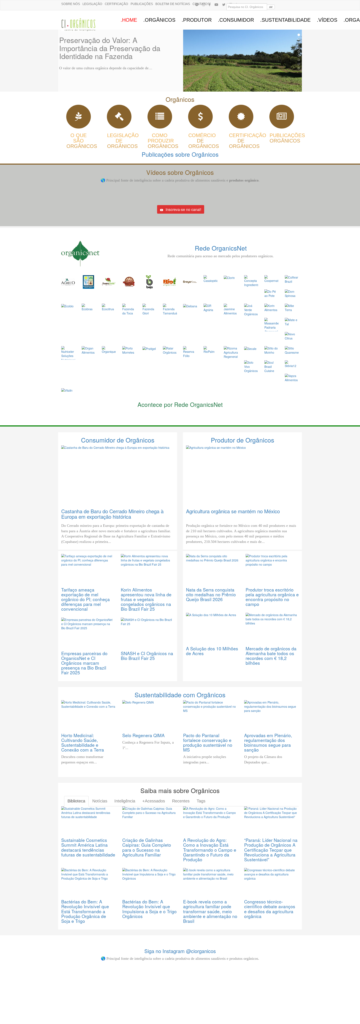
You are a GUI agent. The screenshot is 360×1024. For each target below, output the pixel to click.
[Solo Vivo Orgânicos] (251, 366)
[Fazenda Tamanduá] (170, 309)
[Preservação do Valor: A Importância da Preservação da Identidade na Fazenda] (242, 61)
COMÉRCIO (202, 141)
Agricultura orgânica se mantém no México (233, 511)
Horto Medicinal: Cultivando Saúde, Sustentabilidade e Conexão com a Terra (82, 742)
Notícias (99, 801)
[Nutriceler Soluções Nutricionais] (68, 352)
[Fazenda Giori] (149, 309)
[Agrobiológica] (88, 281)
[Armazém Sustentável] (129, 281)
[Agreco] (68, 281)
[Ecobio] (67, 306)
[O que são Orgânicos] (78, 118)
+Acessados (153, 801)
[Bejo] (149, 281)
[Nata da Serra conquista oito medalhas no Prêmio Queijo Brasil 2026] (212, 568)
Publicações (142, 4)
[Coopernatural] (271, 278)
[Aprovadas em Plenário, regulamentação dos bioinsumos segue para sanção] (271, 714)
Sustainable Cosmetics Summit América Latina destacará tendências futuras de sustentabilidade (88, 847)
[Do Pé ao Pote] (271, 293)
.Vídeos (327, 20)
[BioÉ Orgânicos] (169, 281)
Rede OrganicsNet (221, 247)
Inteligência (124, 801)
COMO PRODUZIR (161, 141)
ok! (270, 7)
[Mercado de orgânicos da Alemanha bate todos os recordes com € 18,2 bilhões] (272, 627)
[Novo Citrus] (292, 336)
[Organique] (109, 349)
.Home (129, 20)
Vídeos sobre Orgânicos (180, 172)
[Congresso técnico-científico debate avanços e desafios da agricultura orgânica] (271, 881)
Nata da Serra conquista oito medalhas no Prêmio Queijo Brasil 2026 (211, 594)
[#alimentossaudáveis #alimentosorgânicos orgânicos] (265, 973)
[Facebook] (210, 4)
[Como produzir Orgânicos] (160, 118)
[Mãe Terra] (292, 307)
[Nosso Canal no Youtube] (216, 4)
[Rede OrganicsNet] (98, 253)
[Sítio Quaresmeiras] (292, 350)
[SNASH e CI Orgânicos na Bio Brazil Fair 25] (147, 632)
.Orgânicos (159, 20)
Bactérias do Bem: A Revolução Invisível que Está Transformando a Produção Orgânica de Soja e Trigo (85, 911)
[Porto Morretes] (129, 350)
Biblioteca (76, 801)
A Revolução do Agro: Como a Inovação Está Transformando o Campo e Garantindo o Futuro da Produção (209, 849)
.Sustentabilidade (285, 20)
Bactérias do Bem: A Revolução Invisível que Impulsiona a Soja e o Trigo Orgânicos (149, 908)
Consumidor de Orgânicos (117, 439)
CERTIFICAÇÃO (247, 141)
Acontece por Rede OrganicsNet (180, 404)
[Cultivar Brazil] (292, 279)
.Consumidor (236, 20)
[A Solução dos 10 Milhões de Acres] (212, 627)
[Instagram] (203, 4)
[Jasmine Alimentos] (231, 309)
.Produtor (197, 20)
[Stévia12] (292, 364)
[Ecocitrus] (109, 307)
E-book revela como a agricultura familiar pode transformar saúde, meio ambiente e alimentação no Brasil (210, 911)
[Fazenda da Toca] (129, 309)
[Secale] (250, 348)
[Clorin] (229, 277)
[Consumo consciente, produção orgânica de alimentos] (151, 987)
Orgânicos (180, 99)
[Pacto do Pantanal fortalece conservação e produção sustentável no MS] (210, 714)
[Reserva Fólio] (190, 351)
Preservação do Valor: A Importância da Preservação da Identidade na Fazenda (109, 48)
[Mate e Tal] (292, 321)
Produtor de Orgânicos (242, 439)
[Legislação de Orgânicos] (119, 118)
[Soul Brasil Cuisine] (271, 366)
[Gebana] (190, 306)
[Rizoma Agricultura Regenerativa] (231, 352)
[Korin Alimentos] (271, 307)
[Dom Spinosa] (292, 293)
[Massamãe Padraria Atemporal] (271, 324)
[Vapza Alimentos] (292, 377)
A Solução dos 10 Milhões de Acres (212, 650)
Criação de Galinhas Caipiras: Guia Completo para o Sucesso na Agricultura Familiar (146, 847)
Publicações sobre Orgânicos (180, 154)
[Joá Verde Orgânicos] (251, 309)
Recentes (181, 801)
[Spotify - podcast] (196, 4)
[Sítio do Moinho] (271, 350)
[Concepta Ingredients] (251, 281)
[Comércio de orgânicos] (200, 118)
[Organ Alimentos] (89, 350)
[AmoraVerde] (108, 281)
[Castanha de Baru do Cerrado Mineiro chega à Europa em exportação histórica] (117, 474)
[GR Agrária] (211, 307)
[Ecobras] (89, 307)
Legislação (92, 4)
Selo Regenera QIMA (143, 735)
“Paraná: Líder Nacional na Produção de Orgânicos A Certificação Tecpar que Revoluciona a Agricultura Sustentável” (271, 849)
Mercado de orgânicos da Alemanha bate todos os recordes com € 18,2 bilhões (271, 655)
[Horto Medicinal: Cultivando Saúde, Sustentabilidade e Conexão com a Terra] (88, 714)
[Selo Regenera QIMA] (149, 714)
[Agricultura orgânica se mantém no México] (242, 474)
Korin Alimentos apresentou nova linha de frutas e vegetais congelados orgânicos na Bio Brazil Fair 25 (146, 599)
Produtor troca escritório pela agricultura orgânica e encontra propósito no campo (272, 596)
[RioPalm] (211, 349)
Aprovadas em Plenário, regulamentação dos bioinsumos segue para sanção (268, 742)
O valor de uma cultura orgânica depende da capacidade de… (105, 68)
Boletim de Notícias (172, 4)
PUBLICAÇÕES (287, 138)
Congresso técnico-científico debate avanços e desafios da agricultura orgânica (269, 908)
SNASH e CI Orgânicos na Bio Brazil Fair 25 (147, 655)
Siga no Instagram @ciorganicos (180, 951)
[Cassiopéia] (211, 278)
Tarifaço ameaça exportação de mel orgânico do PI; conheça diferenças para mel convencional (85, 599)
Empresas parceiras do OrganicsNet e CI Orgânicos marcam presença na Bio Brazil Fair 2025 (84, 663)
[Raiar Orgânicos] (170, 350)
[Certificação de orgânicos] (241, 118)
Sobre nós (70, 4)
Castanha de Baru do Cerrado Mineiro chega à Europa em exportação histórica (112, 513)
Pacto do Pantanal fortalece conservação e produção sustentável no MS (207, 742)
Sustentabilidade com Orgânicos (180, 694)
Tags (201, 801)
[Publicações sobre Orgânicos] (281, 118)
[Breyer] (190, 281)
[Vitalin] (66, 390)
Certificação (116, 4)
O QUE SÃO (78, 141)
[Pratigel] (149, 348)
